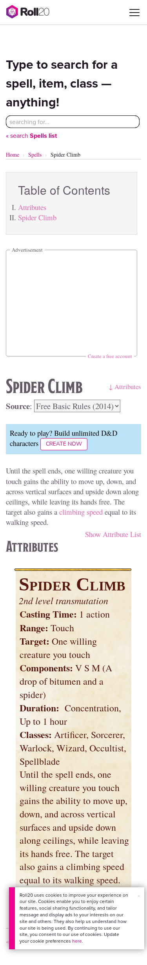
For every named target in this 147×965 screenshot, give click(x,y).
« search (31, 135)
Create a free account (110, 356)
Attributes (32, 207)
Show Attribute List (113, 534)
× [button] (138, 896)
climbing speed (81, 512)
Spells (35, 154)
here (77, 941)
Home (12, 154)
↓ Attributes (125, 386)
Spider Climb (37, 217)
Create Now (64, 444)
